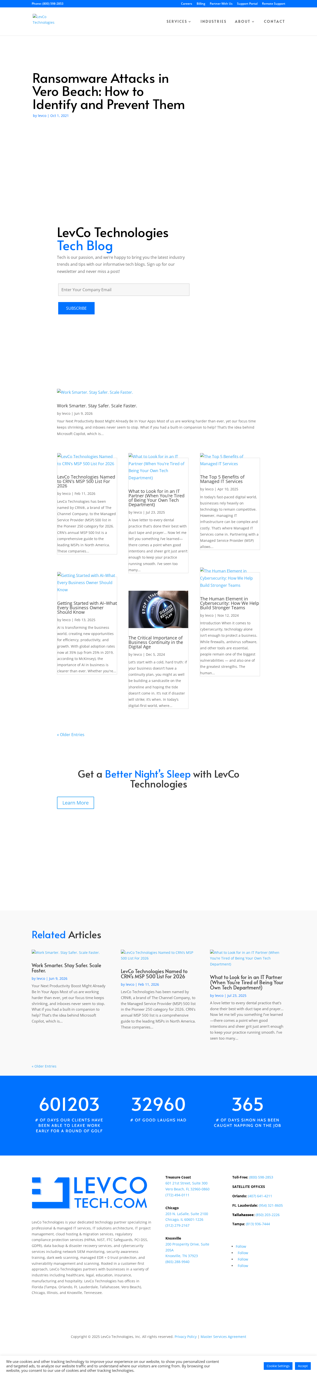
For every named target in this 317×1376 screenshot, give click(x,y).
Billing (201, 4)
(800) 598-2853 (261, 1177)
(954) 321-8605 (271, 1205)
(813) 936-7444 (258, 1224)
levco (42, 115)
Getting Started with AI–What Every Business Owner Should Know (87, 607)
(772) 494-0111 (177, 1195)
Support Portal (247, 4)
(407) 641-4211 (260, 1196)
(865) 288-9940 (177, 1261)
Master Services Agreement (223, 1336)
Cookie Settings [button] (278, 1366)
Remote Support (273, 4)
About (243, 22)
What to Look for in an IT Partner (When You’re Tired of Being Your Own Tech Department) (157, 497)
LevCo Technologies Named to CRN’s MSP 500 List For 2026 (86, 481)
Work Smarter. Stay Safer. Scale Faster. (97, 406)
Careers (186, 4)
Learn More (75, 802)
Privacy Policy (186, 1336)
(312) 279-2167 (177, 1225)
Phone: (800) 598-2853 (47, 4)
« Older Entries (70, 734)
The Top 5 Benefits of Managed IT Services (222, 479)
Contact (274, 22)
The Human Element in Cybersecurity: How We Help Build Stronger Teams (229, 603)
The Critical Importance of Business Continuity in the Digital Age (156, 642)
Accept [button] (303, 1366)
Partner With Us (221, 4)
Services (177, 22)
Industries (214, 22)
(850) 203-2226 (268, 1214)
